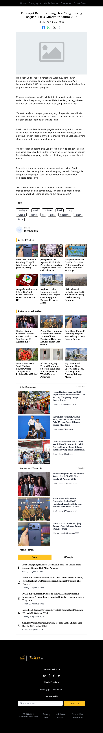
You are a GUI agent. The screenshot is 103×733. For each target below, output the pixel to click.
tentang (48, 210)
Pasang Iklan (46, 716)
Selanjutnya (80, 387)
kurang (21, 214)
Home (23, 3)
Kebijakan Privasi (60, 716)
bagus (33, 214)
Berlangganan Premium (51, 689)
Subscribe (74, 703)
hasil (59, 210)
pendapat (22, 210)
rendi (35, 210)
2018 (20, 219)
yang (69, 210)
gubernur (64, 214)
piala (52, 214)
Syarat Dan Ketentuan (77, 716)
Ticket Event (80, 3)
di (43, 214)
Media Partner (51, 3)
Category (33, 3)
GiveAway (66, 3)
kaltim (78, 214)
